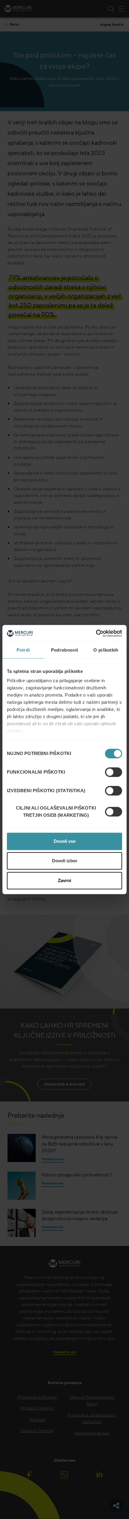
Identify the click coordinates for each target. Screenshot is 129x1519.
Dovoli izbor (64, 860)
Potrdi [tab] (23, 649)
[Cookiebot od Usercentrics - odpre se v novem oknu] (96, 633)
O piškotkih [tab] (105, 649)
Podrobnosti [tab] (64, 649)
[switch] (113, 772)
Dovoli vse (65, 841)
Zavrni (64, 880)
